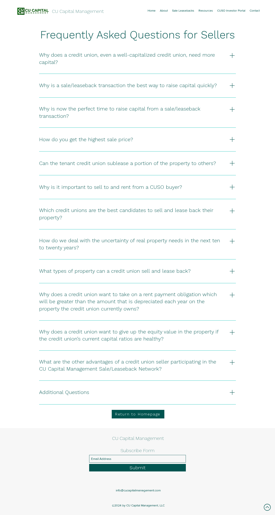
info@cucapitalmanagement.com (138, 490)
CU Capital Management (78, 11)
